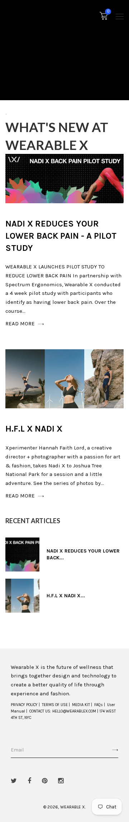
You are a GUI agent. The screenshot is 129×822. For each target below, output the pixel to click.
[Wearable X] (16, 16)
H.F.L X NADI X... (66, 596)
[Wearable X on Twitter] (14, 781)
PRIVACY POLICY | (25, 704)
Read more (20, 323)
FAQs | (99, 704)
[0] (104, 17)
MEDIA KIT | (82, 704)
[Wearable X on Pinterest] (44, 781)
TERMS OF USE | (56, 704)
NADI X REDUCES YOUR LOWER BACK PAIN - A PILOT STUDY (60, 236)
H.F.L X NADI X (33, 429)
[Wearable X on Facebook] (29, 781)
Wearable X (72, 806)
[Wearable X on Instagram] (60, 781)
